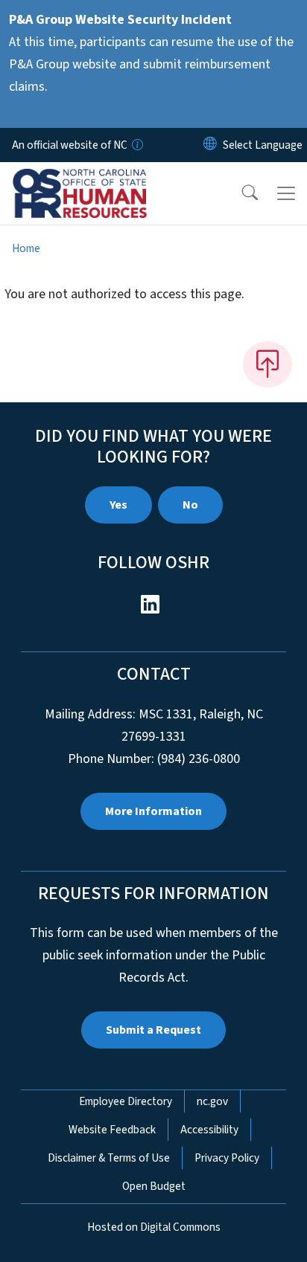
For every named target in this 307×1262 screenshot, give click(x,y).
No (190, 505)
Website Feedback (112, 1129)
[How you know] (136, 145)
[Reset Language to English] (210, 145)
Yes (118, 505)
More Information (153, 811)
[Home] (96, 179)
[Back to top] (267, 364)
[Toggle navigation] (286, 193)
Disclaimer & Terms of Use (109, 1158)
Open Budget (154, 1186)
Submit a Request (153, 1030)
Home (26, 248)
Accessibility (209, 1129)
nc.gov (212, 1101)
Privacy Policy (226, 1158)
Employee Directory (125, 1101)
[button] (240, 193)
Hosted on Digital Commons (154, 1227)
